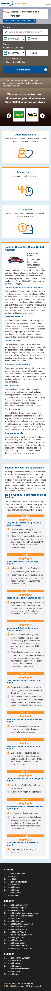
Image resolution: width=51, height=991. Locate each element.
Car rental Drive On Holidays (16, 968)
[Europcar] (19, 114)
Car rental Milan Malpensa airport (18, 923)
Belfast (31, 83)
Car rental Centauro (12, 966)
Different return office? (14, 47)
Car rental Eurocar (12, 971)
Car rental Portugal (12, 887)
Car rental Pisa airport (13, 940)
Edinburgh (33, 80)
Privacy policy (27, 983)
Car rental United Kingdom (15, 881)
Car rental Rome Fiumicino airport (18, 915)
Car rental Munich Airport (15, 932)
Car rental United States (14, 873)
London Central (20, 83)
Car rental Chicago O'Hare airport (18, 948)
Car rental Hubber (12, 974)
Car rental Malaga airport (15, 907)
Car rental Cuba (11, 895)
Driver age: (12, 58)
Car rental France (11, 890)
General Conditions (12, 983)
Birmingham (8, 85)
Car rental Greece (12, 884)
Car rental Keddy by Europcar (17, 957)
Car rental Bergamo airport (15, 937)
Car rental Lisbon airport (14, 910)
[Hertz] (32, 114)
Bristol (16, 85)
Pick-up (6, 27)
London (24, 80)
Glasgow (39, 83)
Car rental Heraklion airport (15, 929)
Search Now (32, 69)
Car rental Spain (11, 876)
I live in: (14, 62)
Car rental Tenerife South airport (18, 934)
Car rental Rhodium (12, 963)
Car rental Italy (10, 879)
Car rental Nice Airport (13, 918)
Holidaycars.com (18, 986)
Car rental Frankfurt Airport (15, 945)
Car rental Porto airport (14, 921)
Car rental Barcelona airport (16, 904)
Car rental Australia (12, 892)
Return (6, 44)
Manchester (8, 83)
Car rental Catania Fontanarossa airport (21, 913)
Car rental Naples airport (14, 942)
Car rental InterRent (12, 960)
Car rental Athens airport (14, 926)
